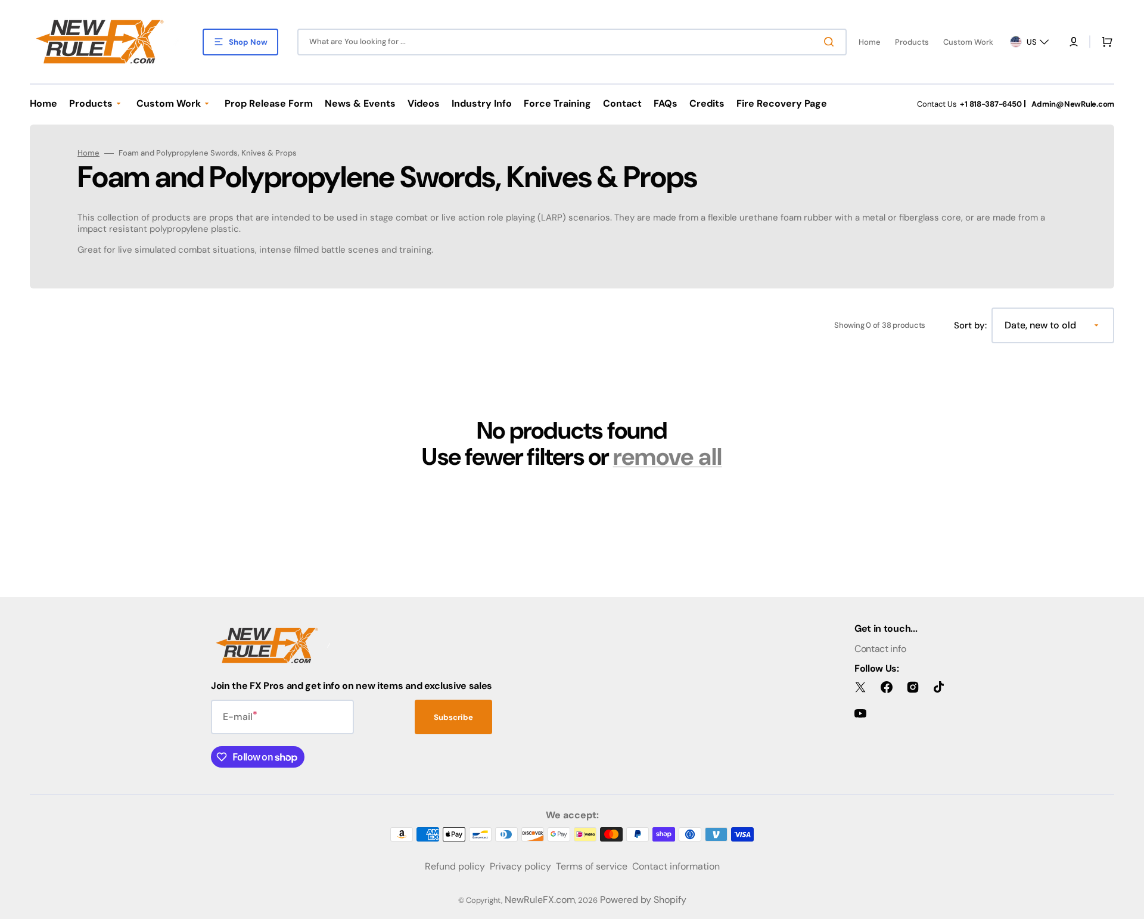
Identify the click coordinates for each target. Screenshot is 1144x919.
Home (88, 153)
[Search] (831, 42)
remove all (667, 456)
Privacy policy (520, 866)
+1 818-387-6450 (990, 104)
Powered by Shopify (643, 899)
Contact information (676, 866)
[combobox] (572, 42)
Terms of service (591, 866)
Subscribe (453, 717)
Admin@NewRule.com (1072, 104)
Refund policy (455, 866)
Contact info (880, 648)
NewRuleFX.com (540, 899)
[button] (1074, 42)
